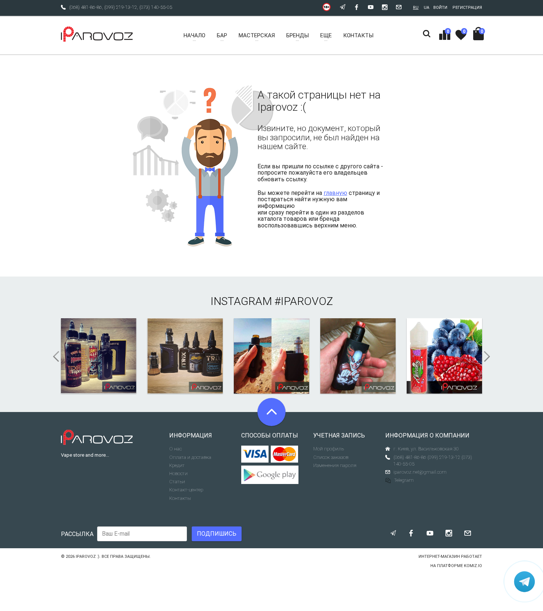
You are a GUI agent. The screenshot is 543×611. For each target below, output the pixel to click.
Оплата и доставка (190, 457)
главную (335, 192)
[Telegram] (524, 581)
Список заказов (330, 457)
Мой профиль (328, 449)
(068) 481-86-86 (85, 7)
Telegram (404, 480)
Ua (426, 7)
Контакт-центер (186, 489)
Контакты (180, 498)
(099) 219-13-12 (120, 7)
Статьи (177, 481)
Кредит (177, 465)
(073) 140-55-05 (155, 7)
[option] (98, 356)
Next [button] (489, 356)
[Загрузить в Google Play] (271, 475)
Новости (178, 473)
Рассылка (77, 534)
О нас (175, 449)
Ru (416, 7)
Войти (440, 7)
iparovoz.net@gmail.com (420, 472)
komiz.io (473, 565)
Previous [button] (53, 356)
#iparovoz (303, 301)
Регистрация (467, 7)
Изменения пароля (334, 465)
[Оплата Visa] (255, 454)
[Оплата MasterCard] (284, 454)
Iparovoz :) (87, 556)
